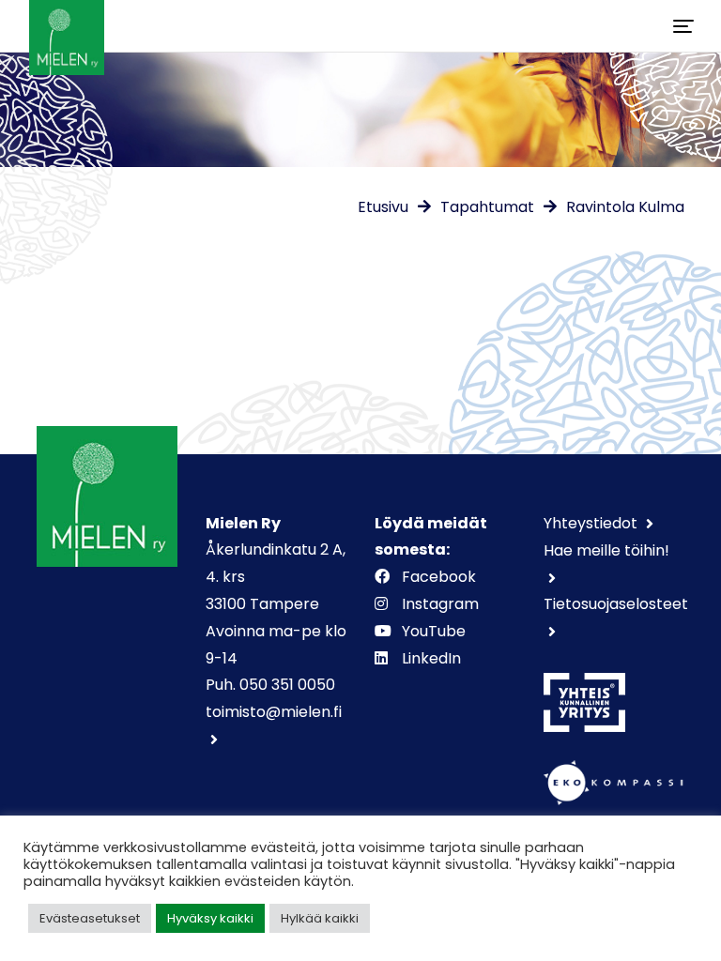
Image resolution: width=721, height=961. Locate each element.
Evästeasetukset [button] (89, 918)
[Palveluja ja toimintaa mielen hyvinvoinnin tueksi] (66, 26)
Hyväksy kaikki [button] (210, 918)
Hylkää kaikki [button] (320, 918)
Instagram (440, 604)
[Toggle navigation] (683, 26)
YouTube (433, 631)
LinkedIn (431, 658)
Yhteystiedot (592, 523)
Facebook (439, 576)
